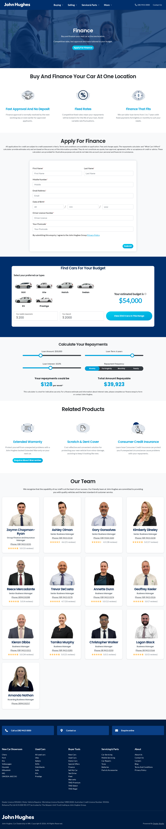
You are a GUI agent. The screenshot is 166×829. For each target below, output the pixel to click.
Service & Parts (89, 4)
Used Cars (72, 758)
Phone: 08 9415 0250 (103, 650)
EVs (36, 773)
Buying (57, 4)
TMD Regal (72, 789)
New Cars (72, 755)
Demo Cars (72, 761)
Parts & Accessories (109, 770)
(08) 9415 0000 (144, 5)
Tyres (104, 764)
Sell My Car (73, 770)
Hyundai (5, 767)
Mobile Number (40, 179)
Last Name (89, 168)
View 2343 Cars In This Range (129, 316)
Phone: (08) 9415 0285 (62, 650)
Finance (71, 767)
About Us (138, 755)
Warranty (72, 779)
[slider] (41, 355)
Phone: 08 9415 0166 (145, 650)
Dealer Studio (158, 823)
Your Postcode (39, 224)
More (107, 4)
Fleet (70, 776)
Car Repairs (106, 761)
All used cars (40, 755)
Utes (37, 758)
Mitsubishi (6, 770)
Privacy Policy (93, 235)
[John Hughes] (17, 5)
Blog (136, 764)
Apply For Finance (83, 47)
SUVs (37, 764)
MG (3, 773)
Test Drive (72, 773)
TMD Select (73, 786)
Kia (3, 761)
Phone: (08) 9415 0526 (145, 597)
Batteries (105, 767)
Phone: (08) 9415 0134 (62, 538)
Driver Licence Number (43, 213)
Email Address (39, 190)
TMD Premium (74, 782)
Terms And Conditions (144, 767)
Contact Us (157, 5)
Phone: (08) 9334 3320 (104, 538)
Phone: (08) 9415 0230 (145, 538)
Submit (128, 246)
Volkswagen (7, 764)
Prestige (38, 776)
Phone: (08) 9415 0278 (62, 597)
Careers (138, 761)
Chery (4, 755)
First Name (38, 168)
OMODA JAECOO (9, 776)
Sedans (38, 761)
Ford (4, 758)
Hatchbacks (40, 767)
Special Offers (74, 764)
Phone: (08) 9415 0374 (104, 597)
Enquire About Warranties (27, 460)
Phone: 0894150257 (21, 703)
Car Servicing (107, 755)
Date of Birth (39, 201)
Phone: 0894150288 (21, 597)
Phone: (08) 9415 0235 (21, 544)
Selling (71, 4)
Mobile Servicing (108, 758)
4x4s (37, 770)
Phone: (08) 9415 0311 (21, 650)
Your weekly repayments (24, 314)
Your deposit (66, 314)
